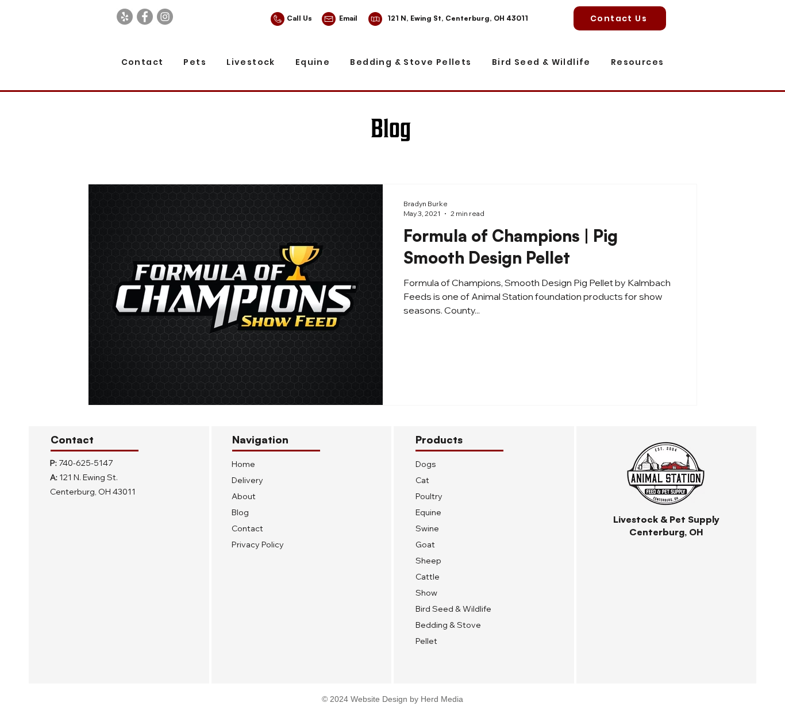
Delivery (247, 480)
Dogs (425, 464)
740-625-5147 (86, 463)
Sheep (428, 560)
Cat (422, 480)
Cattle (427, 577)
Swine (427, 528)
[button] (195, 63)
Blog (240, 512)
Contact (247, 528)
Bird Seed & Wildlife (453, 609)
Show (426, 593)
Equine (428, 512)
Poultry (428, 496)
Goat (425, 544)
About (244, 496)
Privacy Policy (258, 544)
